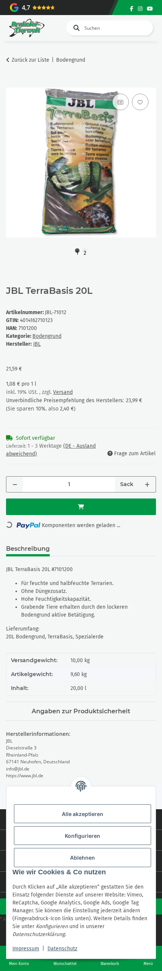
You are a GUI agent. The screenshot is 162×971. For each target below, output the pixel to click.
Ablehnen (82, 857)
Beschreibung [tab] (28, 548)
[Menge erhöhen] (147, 484)
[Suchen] (75, 27)
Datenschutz (62, 948)
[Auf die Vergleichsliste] (120, 102)
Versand (63, 392)
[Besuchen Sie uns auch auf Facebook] (131, 9)
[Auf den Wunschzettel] (140, 102)
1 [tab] (77, 251)
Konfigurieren (82, 836)
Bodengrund (46, 336)
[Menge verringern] (14, 484)
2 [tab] (85, 251)
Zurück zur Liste (30, 60)
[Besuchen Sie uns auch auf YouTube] (150, 9)
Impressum (25, 948)
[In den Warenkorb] (12, 83)
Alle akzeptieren (82, 814)
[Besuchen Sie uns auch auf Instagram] (140, 9)
